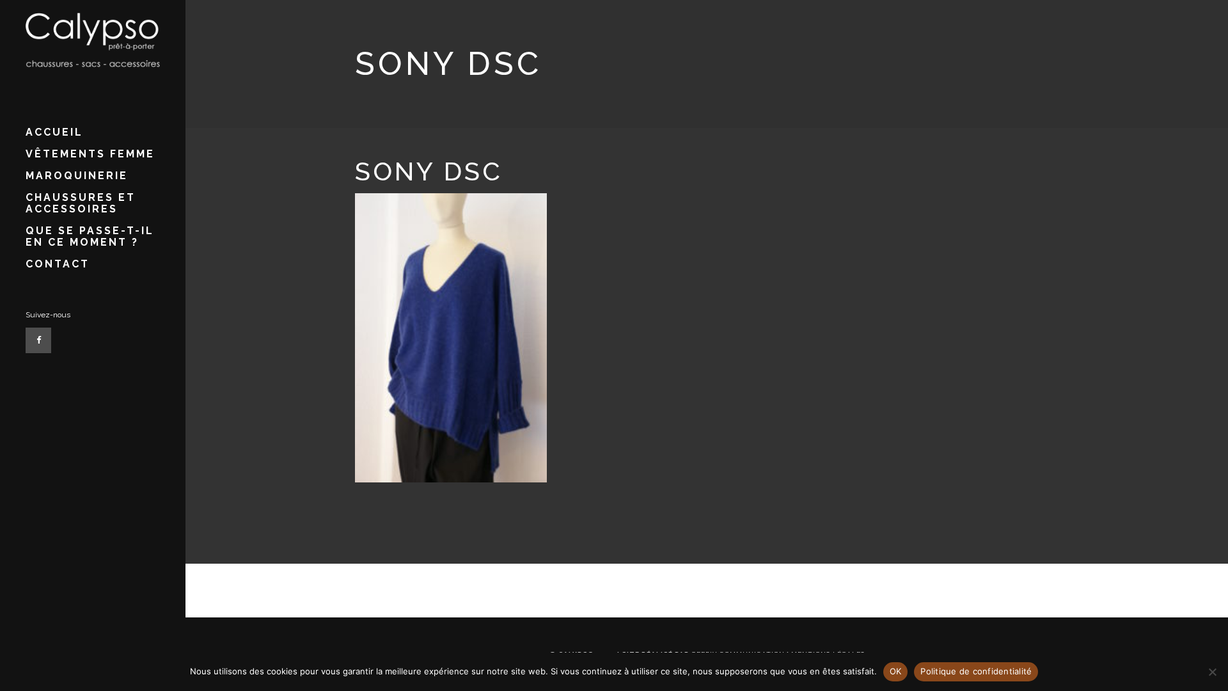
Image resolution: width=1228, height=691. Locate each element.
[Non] (1212, 671)
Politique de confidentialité (976, 671)
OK (896, 671)
